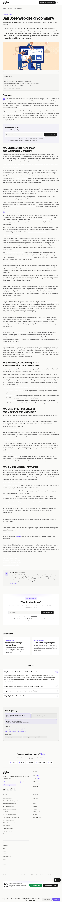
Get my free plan (49, 134)
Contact (4, 859)
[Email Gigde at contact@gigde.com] (7, 789)
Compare (5, 853)
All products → (36, 786)
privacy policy (34, 138)
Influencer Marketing (7, 798)
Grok (51, 762)
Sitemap (4, 862)
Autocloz (36, 778)
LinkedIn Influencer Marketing (9, 811)
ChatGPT (14, 762)
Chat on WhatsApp (35, 885)
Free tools (35, 809)
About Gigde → (13, 583)
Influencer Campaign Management (10, 800)
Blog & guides (35, 798)
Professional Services (7, 877)
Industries (5, 848)
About (4, 842)
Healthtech (41, 874)
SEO (4, 212)
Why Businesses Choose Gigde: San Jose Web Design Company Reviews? (24, 686)
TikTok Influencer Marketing (8, 806)
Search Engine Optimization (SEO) (31, 737)
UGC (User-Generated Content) (9, 814)
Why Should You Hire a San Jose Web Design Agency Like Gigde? (19, 85)
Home (4, 8)
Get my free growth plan (50, 885)
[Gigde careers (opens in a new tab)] (11, 789)
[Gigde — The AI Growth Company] (6, 2)
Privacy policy (32, 900)
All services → (6, 833)
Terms (53, 893)
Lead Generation (6, 825)
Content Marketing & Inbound (9, 820)
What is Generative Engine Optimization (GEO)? (16, 731)
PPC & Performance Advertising (9, 822)
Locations (5, 851)
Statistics (34, 806)
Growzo (36, 784)
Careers (5, 864)
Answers (34, 800)
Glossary (34, 803)
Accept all (56, 899)
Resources (9, 8)
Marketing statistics (37, 811)
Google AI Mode (41, 762)
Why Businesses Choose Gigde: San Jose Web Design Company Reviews (21, 83)
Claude (22, 762)
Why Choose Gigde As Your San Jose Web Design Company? (19, 81)
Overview (6, 79)
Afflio (35, 781)
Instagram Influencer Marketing (9, 803)
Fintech (13, 874)
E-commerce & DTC (20, 874)
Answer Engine (43, 737)
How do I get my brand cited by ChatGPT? (15, 729)
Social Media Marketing (8, 828)
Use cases (35, 814)
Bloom (36, 775)
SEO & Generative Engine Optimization (11, 817)
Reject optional (46, 899)
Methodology (5, 845)
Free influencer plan (7, 856)
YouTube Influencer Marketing (9, 809)
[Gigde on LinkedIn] (4, 789)
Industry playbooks (37, 817)
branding (18, 536)
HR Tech (36, 874)
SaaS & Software (6, 874)
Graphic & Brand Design (8, 831)
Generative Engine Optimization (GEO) (13, 737)
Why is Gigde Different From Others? (13, 88)
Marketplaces (48, 874)
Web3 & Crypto (29, 874)
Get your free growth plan (46, 2)
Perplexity (31, 762)
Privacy (48, 893)
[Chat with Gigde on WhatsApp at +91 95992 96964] (14, 789)
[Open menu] (57, 2)
